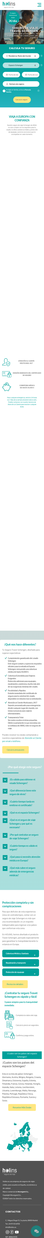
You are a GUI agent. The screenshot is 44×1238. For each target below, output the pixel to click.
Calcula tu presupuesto (15, 750)
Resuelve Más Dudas (22, 1107)
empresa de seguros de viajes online (19, 1183)
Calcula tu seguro (21, 99)
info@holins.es (10, 1227)
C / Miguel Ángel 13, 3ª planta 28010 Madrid (21, 1220)
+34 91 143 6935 (14, 1224)
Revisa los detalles (15, 984)
